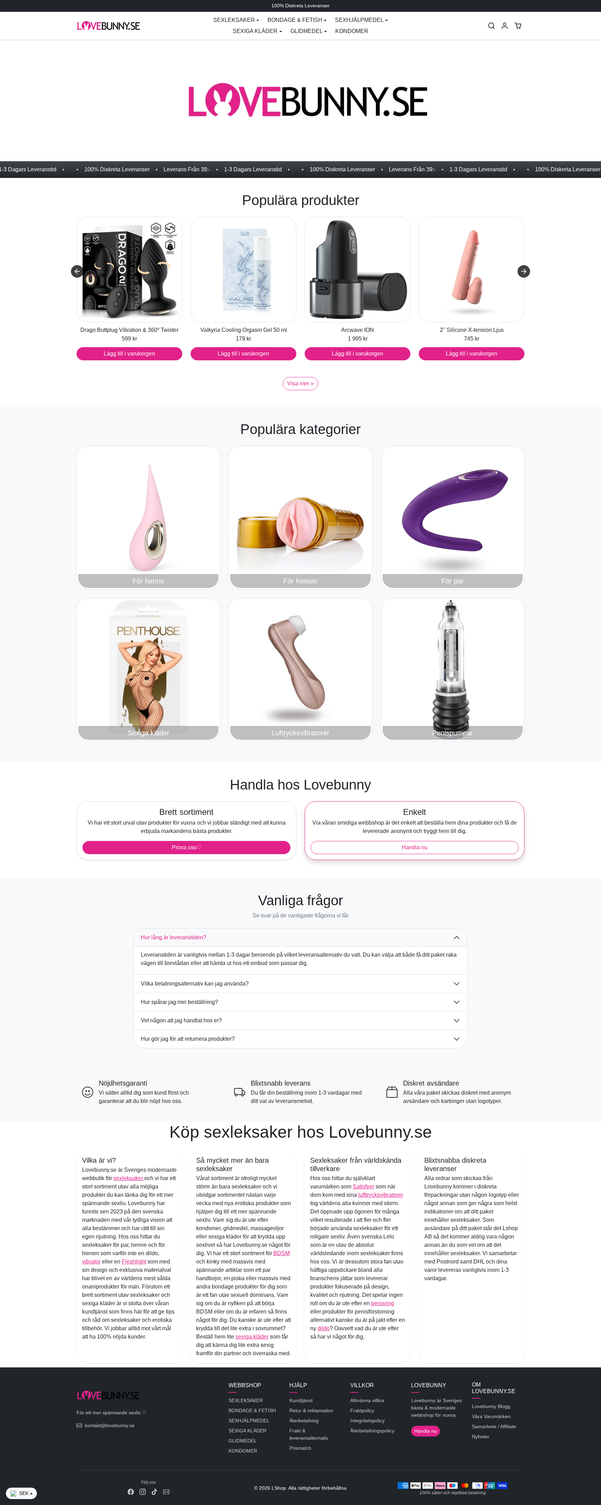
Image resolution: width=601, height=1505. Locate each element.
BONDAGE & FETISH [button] (294, 20)
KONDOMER (351, 31)
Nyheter (480, 1436)
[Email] (166, 1491)
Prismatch (300, 1448)
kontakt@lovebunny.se (110, 1425)
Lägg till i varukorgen (129, 354)
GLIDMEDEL (243, 1440)
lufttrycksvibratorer (380, 1195)
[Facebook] (131, 1491)
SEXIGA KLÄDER (247, 1430)
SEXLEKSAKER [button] (234, 20)
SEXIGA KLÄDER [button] (255, 31)
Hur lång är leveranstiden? (173, 937)
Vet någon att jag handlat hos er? (181, 1020)
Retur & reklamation (311, 1410)
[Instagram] (143, 1491)
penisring (382, 1303)
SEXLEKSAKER (246, 1400)
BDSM (281, 1253)
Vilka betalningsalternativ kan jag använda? (195, 984)
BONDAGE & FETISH (252, 1410)
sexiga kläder (252, 1337)
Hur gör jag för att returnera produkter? (188, 1039)
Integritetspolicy (367, 1420)
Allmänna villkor (367, 1400)
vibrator (91, 1262)
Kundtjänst (301, 1400)
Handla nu (414, 847)
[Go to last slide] (77, 271)
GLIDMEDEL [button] (306, 31)
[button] (491, 26)
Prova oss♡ (186, 847)
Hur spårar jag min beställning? (179, 1002)
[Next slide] (524, 271)
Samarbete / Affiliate (494, 1426)
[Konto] (504, 26)
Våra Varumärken (491, 1416)
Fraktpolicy (362, 1410)
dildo (324, 1328)
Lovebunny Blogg (491, 1406)
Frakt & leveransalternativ (308, 1434)
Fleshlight (134, 1262)
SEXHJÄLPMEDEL (249, 1420)
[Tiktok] (154, 1491)
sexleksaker (128, 1178)
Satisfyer (363, 1186)
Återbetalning (304, 1420)
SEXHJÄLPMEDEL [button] (359, 20)
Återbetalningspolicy (372, 1430)
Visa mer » (300, 383)
